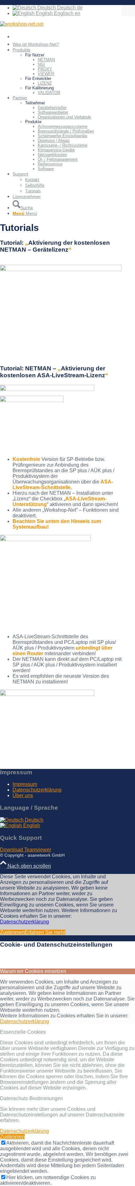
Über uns (23, 795)
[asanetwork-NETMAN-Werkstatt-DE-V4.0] (61, 269)
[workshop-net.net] (21, 24)
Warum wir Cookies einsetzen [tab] (33, 971)
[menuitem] (67, 36)
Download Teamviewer (25, 849)
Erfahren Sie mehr (45, 932)
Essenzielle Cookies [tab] (23, 1032)
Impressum (25, 784)
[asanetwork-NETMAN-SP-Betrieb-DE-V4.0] (47, 694)
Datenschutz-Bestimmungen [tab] (31, 1098)
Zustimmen (12, 932)
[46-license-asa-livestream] (45, 539)
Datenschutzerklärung (37, 789)
